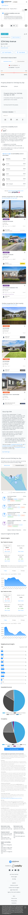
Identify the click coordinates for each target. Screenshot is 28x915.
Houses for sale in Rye (5, 827)
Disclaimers (14, 903)
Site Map (14, 879)
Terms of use (14, 898)
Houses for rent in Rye (18, 827)
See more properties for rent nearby (9, 304)
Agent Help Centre (14, 889)
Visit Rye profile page (14, 749)
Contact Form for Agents (14, 887)
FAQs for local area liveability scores (15, 190)
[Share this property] (24, 34)
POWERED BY (8, 865)
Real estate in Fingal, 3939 (6, 847)
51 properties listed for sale (16, 444)
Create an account (14, 885)
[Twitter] (12, 870)
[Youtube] (15, 870)
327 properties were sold (20, 447)
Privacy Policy (6, 913)
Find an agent (14, 876)
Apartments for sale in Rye (6, 828)
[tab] (5, 570)
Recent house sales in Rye (6, 833)
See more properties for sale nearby (9, 198)
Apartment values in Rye (6, 838)
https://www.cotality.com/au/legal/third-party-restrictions (11, 798)
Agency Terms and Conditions (14, 892)
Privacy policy (14, 900)
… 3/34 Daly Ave (4, 5)
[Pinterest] (18, 870)
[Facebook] (9, 870)
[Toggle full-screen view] (16, 25)
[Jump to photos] (11, 25)
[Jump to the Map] (14, 25)
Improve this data (4, 47)
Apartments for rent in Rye (19, 828)
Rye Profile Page (5, 451)
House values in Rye (5, 837)
